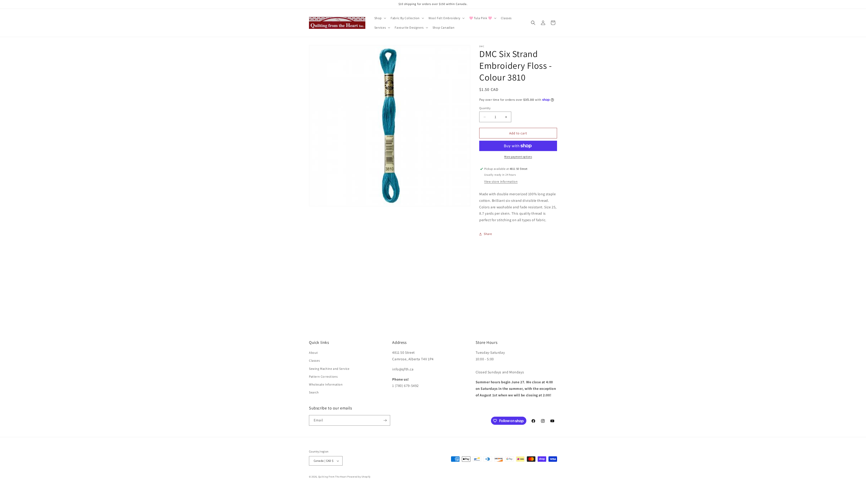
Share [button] (488, 234)
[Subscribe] (385, 420)
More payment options (518, 156)
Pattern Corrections (323, 376)
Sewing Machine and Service (329, 369)
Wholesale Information (326, 384)
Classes (314, 360)
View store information (501, 181)
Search (314, 392)
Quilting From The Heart (332, 476)
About (313, 353)
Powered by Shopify (359, 476)
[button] (380, 18)
